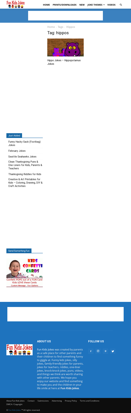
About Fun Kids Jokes (15, 400)
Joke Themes (95, 4)
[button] (121, 5)
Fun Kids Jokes (45, 349)
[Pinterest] (105, 351)
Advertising (57, 400)
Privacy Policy (71, 400)
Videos (111, 4)
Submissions (43, 400)
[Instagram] (98, 351)
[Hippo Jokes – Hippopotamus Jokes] (65, 47)
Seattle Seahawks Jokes (22, 156)
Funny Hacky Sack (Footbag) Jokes (24, 143)
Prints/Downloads (65, 4)
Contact (31, 400)
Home (46, 4)
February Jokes (17, 150)
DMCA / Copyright (14, 404)
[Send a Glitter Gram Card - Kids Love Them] (24, 287)
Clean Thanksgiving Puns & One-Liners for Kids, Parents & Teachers (25, 165)
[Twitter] (112, 351)
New (82, 4)
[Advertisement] (65, 15)
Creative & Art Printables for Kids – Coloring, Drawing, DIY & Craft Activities (25, 183)
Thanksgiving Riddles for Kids (24, 174)
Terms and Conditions (89, 400)
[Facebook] (90, 351)
